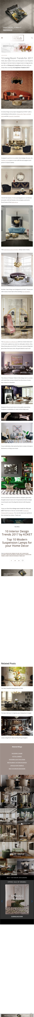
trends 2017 (22, 555)
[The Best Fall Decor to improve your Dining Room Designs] (17, 701)
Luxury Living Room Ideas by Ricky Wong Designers (14, 738)
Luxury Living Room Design (12, 555)
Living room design (11, 554)
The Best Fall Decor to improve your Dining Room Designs (16, 713)
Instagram (11, 513)
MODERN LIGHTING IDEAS (17, 759)
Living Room (4, 55)
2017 (21, 553)
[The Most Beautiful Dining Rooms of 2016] (17, 676)
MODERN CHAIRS (17, 753)
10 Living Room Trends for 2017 (12, 553)
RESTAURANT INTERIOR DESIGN (17, 762)
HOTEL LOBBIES (17, 756)
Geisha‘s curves (5, 160)
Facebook (25, 510)
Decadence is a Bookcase (11, 341)
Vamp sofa (20, 114)
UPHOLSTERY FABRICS (17, 765)
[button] (32, 901)
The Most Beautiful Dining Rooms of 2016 (12, 688)
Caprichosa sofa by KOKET (11, 249)
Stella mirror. (14, 202)
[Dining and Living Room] (17, 37)
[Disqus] (17, 597)
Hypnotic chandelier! (14, 116)
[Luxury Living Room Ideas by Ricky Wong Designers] (17, 726)
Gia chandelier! (26, 291)
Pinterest (3, 513)
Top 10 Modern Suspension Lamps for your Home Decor (17, 543)
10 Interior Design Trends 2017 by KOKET (17, 532)
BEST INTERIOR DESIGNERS (17, 768)
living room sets (20, 554)
